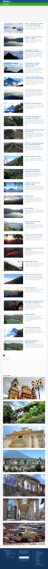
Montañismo (38, 555)
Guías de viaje (38, 557)
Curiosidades (38, 560)
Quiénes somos (8, 552)
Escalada (37, 562)
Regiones (37, 1)
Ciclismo (37, 558)
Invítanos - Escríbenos (24, 557)
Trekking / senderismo (39, 553)
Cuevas (37, 561)
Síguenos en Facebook (9, 557)
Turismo (18, 1)
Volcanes (23, 1)
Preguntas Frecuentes (39, 564)
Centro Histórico (38, 554)
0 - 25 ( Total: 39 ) (6, 358)
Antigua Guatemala (30, 1)
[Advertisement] (24, 14)
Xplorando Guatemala (25, 559)
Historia (37, 559)
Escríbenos (7, 555)
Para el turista (38, 563)
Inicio (15, 1)
